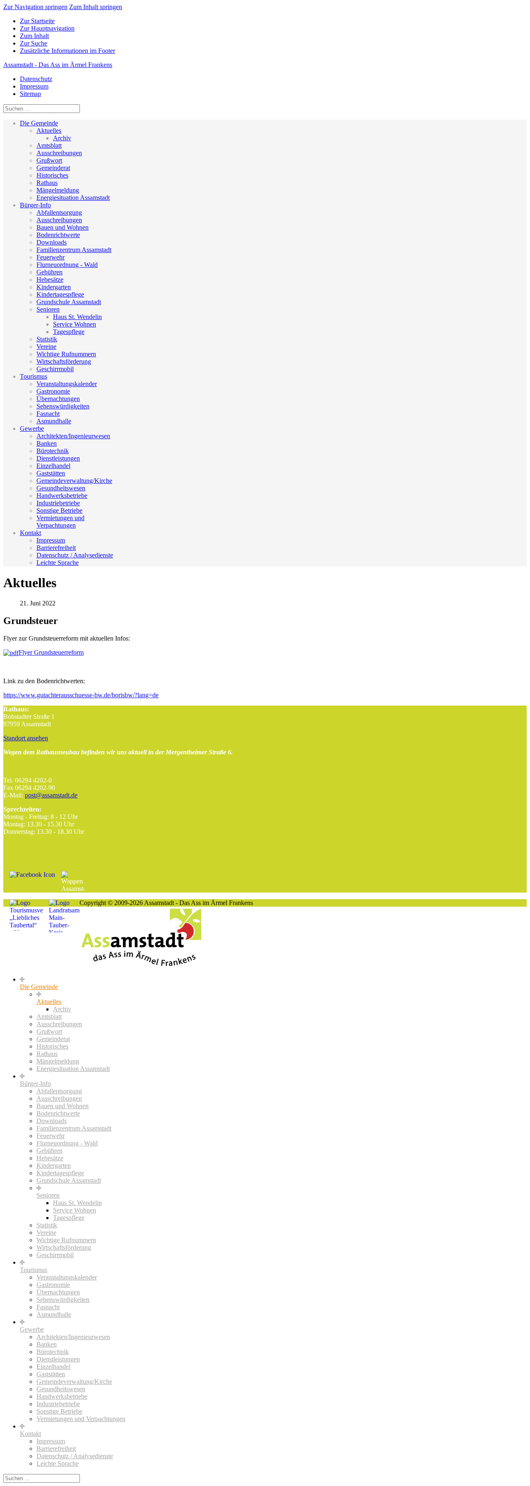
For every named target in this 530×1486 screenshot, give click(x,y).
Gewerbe (32, 428)
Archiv (62, 138)
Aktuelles (48, 130)
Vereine (46, 346)
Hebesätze (49, 279)
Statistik (46, 339)
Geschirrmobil (55, 368)
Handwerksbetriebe (61, 495)
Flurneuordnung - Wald (67, 264)
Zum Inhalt (34, 35)
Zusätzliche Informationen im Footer (67, 50)
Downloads (51, 242)
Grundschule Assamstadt (68, 301)
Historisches (52, 175)
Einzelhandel (53, 465)
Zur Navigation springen (35, 6)
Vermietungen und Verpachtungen (60, 521)
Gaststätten (50, 473)
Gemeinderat (53, 167)
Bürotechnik (52, 450)
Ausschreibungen (59, 152)
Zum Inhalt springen (95, 6)
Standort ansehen (25, 738)
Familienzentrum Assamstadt (73, 249)
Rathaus (47, 182)
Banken (46, 443)
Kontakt (30, 532)
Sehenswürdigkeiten (62, 406)
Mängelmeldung (57, 190)
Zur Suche (33, 43)
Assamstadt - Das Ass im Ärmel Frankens (57, 64)
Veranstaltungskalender (66, 383)
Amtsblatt (49, 145)
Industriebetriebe (58, 503)
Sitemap (30, 93)
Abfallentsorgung (59, 212)
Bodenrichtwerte (58, 234)
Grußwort (49, 160)
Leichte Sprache (57, 562)
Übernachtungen (58, 398)
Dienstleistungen (58, 458)
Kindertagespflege (60, 294)
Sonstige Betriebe (59, 510)
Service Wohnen (74, 324)
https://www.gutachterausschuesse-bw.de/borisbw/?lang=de (81, 695)
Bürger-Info (35, 205)
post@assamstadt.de (51, 795)
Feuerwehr (50, 257)
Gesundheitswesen (60, 488)
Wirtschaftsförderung (63, 361)
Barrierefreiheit (56, 547)
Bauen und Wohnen (62, 227)
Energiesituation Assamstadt (73, 197)
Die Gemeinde (39, 123)
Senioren (48, 309)
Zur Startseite (37, 20)
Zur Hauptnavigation (47, 28)
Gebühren (49, 272)
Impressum (34, 86)
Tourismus (33, 376)
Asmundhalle (53, 421)
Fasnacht (48, 413)
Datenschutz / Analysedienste (74, 555)
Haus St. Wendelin (77, 316)
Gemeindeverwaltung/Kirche (74, 480)
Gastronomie (53, 391)
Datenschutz (36, 78)
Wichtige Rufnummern (66, 354)
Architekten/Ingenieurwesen (73, 435)
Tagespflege (68, 331)
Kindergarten (53, 286)
